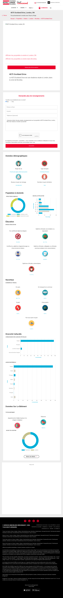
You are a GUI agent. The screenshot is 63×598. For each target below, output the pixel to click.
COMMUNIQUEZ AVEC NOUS (42, 525)
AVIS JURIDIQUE (56, 526)
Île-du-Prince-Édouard (24, 532)
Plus (30, 7)
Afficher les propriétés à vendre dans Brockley (21, 59)
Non (8, 101)
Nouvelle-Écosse (16, 532)
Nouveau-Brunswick (46, 531)
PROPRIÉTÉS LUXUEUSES (36, 526)
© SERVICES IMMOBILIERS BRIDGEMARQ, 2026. (16, 525)
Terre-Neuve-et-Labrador (55, 531)
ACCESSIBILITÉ (57, 528)
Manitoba (33, 531)
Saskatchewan (38, 531)
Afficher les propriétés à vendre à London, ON (21, 55)
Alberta (19, 531)
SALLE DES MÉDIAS (52, 525)
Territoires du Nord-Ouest (7, 532)
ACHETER (13, 7)
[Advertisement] (31, 489)
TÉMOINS (51, 528)
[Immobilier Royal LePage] (15, 3)
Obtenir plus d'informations (31, 67)
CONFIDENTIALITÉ (45, 528)
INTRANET (51, 526)
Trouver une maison (6, 531)
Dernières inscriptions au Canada (28, 547)
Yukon (30, 532)
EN (50, 8)
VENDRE (22, 7)
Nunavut (34, 532)
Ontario (12, 531)
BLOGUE (58, 525)
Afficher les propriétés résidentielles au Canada (11, 547)
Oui (13, 101)
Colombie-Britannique (26, 531)
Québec (15, 531)
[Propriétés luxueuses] (54, 2)
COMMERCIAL (45, 526)
